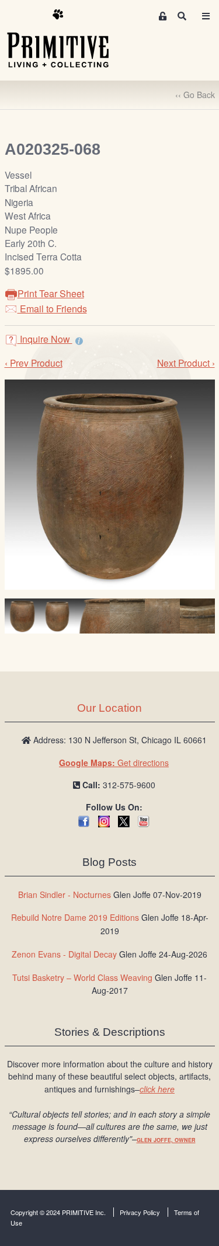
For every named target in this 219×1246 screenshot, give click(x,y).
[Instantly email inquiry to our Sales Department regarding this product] (79, 340)
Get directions (114, 762)
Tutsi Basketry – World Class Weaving (82, 977)
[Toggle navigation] (206, 16)
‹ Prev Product (33, 362)
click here (157, 1089)
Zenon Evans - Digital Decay (64, 954)
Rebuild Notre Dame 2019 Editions (75, 917)
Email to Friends (52, 308)
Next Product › (186, 362)
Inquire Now (45, 339)
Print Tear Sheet (51, 293)
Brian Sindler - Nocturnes (64, 894)
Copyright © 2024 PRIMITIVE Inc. (58, 1212)
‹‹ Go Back (195, 94)
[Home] (66, 39)
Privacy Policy (140, 1212)
